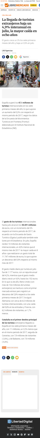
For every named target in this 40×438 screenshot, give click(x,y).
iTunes (32, 434)
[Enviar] (11, 56)
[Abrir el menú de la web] (2, 5)
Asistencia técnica (16, 429)
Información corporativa (19, 426)
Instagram (14, 434)
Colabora (33, 5)
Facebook (7, 434)
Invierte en (11, 10)
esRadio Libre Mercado (24, 10)
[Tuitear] (7, 56)
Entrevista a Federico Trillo (15, 1)
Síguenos (26, 57)
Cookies (29, 428)
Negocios (35, 10)
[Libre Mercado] (16, 5)
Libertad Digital (20, 421)
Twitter (11, 434)
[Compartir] (3, 56)
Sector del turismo (12, 347)
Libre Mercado (6, 15)
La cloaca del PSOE (29, 1)
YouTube (18, 434)
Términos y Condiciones (15, 428)
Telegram (28, 434)
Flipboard (25, 434)
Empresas (4, 10)
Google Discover (21, 434)
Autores (27, 429)
